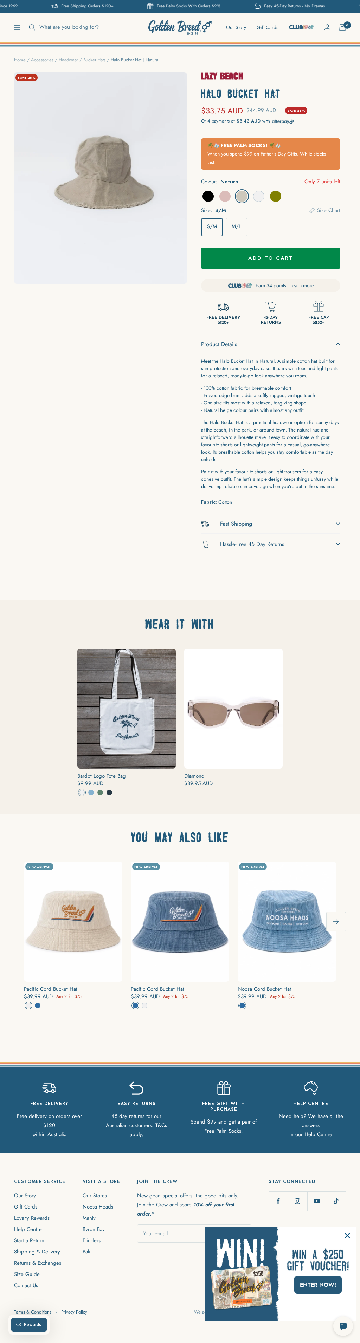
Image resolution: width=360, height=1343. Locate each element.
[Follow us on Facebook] (278, 1201)
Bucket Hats (94, 60)
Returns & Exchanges (37, 1263)
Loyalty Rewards (32, 1218)
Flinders (92, 1240)
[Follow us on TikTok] (336, 1201)
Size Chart (328, 210)
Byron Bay (94, 1229)
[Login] (327, 27)
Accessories (42, 60)
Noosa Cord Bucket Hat (264, 989)
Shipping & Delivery (37, 1252)
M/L (236, 226)
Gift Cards (267, 27)
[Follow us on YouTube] (317, 1201)
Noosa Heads (98, 1207)
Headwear (68, 60)
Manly (89, 1218)
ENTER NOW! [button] (318, 1285)
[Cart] (342, 27)
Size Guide (27, 1274)
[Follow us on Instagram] (297, 1201)
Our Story (236, 27)
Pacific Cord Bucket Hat (50, 989)
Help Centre (318, 1134)
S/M (212, 226)
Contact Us (26, 1285)
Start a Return (29, 1240)
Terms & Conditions (32, 1312)
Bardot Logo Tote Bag (101, 776)
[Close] (347, 1235)
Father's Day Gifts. (279, 153)
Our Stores (95, 1195)
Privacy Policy (74, 1312)
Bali (86, 1252)
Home (20, 60)
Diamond (194, 776)
